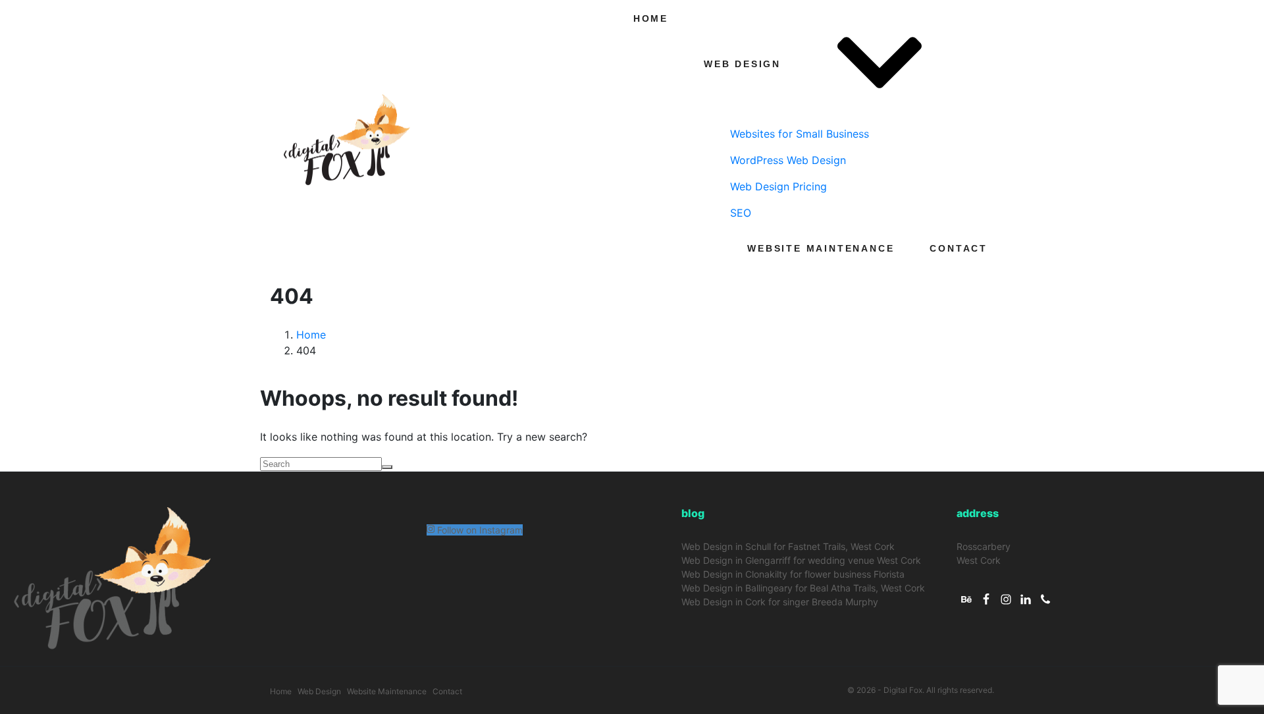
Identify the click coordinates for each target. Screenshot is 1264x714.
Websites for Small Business (799, 133)
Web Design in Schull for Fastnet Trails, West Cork (788, 546)
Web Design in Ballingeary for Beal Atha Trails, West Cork (803, 587)
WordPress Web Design (788, 160)
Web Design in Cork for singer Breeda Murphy (779, 601)
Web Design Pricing (778, 186)
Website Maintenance (820, 248)
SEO (740, 212)
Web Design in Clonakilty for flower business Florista (793, 574)
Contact (959, 248)
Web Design (742, 64)
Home (650, 18)
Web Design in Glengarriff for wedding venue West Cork (801, 560)
